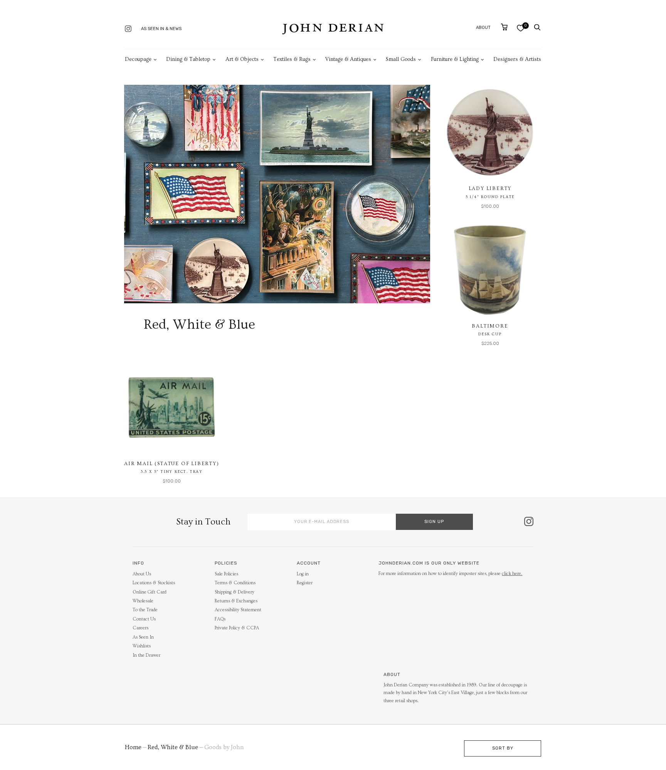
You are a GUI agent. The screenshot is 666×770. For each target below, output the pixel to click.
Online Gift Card (149, 592)
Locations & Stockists (154, 582)
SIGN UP (434, 521)
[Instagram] (128, 29)
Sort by (502, 748)
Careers (140, 627)
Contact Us (144, 619)
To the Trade (145, 609)
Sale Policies (226, 574)
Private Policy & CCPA (237, 627)
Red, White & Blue (173, 747)
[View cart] (504, 27)
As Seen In (143, 637)
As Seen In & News (161, 28)
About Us (142, 574)
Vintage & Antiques (348, 59)
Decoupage (138, 59)
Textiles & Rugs (292, 59)
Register (305, 582)
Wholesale (143, 601)
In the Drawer (146, 655)
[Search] (537, 27)
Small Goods (401, 59)
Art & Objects (242, 59)
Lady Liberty (490, 188)
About (483, 27)
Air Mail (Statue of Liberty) (171, 463)
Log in (303, 574)
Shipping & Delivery (234, 592)
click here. (512, 573)
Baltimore (490, 326)
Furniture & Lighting (455, 59)
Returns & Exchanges (236, 601)
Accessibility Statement (238, 609)
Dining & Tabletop (188, 59)
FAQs (220, 619)
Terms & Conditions (235, 582)
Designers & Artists (517, 59)
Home (133, 747)
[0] (520, 28)
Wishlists (142, 646)
